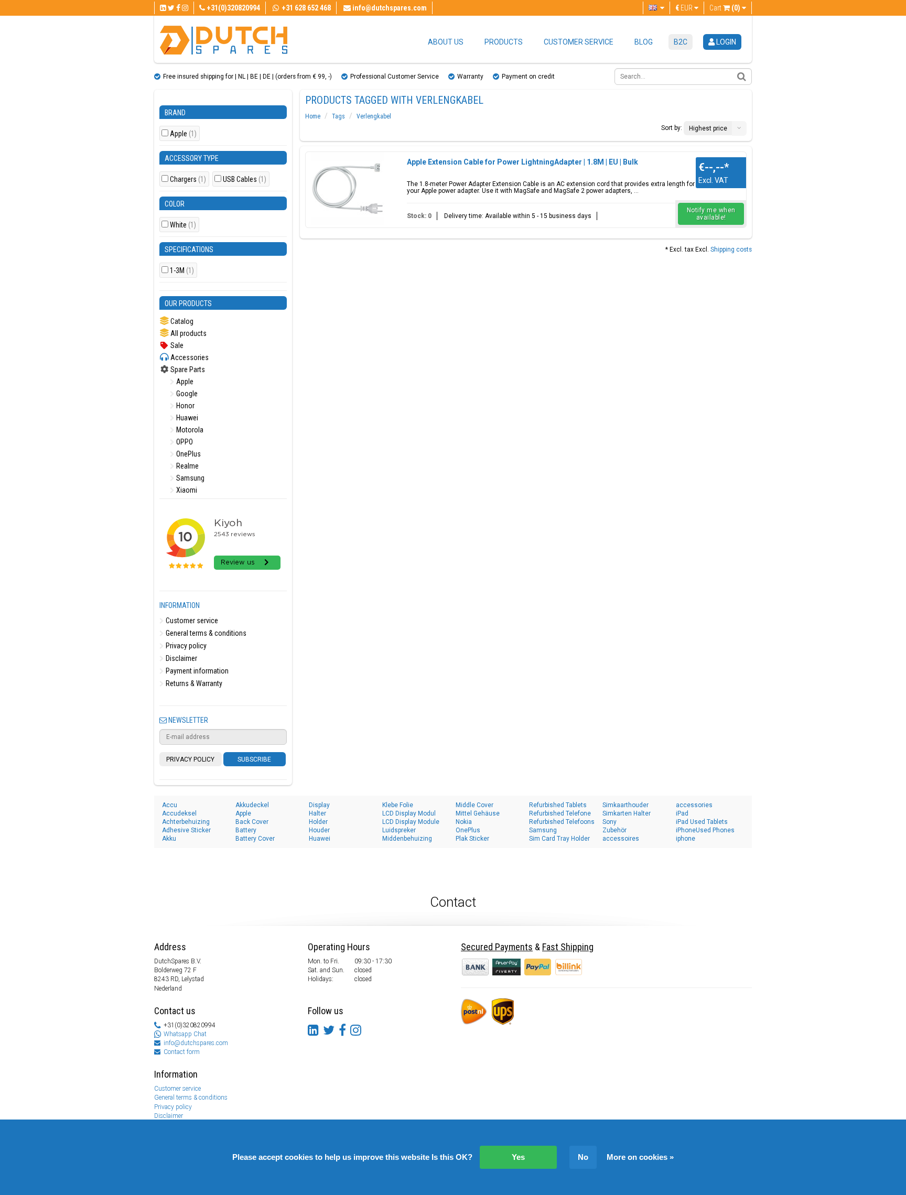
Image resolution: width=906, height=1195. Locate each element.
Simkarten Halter (626, 813)
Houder (319, 830)
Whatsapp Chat (185, 1034)
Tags (338, 116)
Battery (245, 830)
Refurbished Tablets (558, 805)
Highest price (708, 128)
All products (188, 333)
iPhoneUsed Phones (705, 830)
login (725, 42)
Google (186, 393)
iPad (682, 813)
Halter (317, 813)
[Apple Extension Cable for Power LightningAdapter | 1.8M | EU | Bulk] (347, 188)
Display (319, 805)
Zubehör (614, 830)
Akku (169, 838)
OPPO (184, 442)
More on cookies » (640, 1157)
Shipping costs (731, 249)
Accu (169, 805)
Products (503, 42)
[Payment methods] (507, 966)
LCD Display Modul (409, 813)
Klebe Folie (397, 805)
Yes (518, 1157)
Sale (176, 345)
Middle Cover (474, 805)
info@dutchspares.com (196, 1043)
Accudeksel (179, 813)
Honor (185, 405)
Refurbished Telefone (560, 813)
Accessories (189, 357)
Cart (724, 8)
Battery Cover (255, 838)
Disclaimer (180, 658)
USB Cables (244, 179)
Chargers (188, 179)
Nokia (464, 821)
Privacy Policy (190, 759)
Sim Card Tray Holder (559, 838)
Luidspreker (399, 830)
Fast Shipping (568, 946)
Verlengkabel (374, 116)
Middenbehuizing (407, 838)
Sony (609, 821)
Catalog (181, 321)
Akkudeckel (252, 805)
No (583, 1157)
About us (445, 42)
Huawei (186, 418)
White (183, 225)
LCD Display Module (410, 821)
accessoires (620, 838)
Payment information (196, 671)
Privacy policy (185, 646)
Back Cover (251, 821)
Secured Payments (497, 946)
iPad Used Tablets (702, 821)
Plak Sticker (472, 838)
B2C (680, 42)
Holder (318, 821)
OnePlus (188, 454)
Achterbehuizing (186, 821)
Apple (183, 134)
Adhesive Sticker (186, 830)
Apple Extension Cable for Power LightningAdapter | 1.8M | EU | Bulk (522, 162)
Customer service (578, 42)
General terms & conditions (205, 633)
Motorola (189, 430)
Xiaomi (186, 490)
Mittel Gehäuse (478, 813)
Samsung (189, 478)
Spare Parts (187, 369)
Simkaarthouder (625, 805)
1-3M (182, 271)
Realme (187, 466)
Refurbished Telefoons (562, 821)
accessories (694, 805)
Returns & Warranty (193, 683)
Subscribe (254, 759)
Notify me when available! (711, 214)
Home (312, 116)
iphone (685, 838)
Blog (643, 42)
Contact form (182, 1052)
